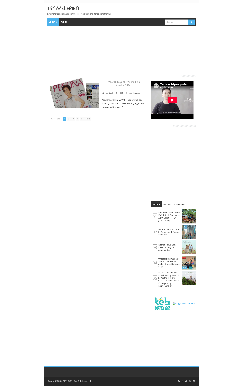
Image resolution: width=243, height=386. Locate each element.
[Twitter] (186, 381)
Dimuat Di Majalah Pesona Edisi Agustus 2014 (123, 83)
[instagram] (194, 381)
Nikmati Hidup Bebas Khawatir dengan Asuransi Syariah (167, 247)
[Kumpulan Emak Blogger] (162, 303)
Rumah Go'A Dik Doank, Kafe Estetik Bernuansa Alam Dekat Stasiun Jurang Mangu (169, 216)
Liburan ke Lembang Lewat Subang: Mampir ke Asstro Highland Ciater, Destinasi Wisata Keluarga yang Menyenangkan (169, 279)
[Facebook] (182, 381)
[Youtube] (190, 381)
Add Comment (134, 93)
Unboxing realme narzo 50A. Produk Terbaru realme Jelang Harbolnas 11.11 (169, 262)
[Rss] (179, 381)
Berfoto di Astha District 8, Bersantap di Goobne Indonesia (169, 232)
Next (88, 118)
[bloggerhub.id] (184, 303)
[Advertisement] (121, 49)
